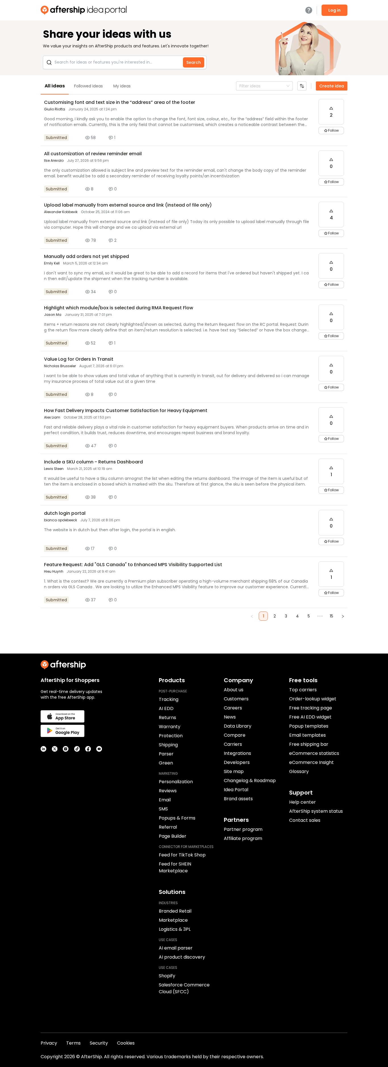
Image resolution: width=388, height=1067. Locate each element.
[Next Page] (342, 616)
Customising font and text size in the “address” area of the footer (119, 102)
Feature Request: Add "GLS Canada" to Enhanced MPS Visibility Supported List (133, 564)
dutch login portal (64, 513)
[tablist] (194, 85)
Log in (334, 10)
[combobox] (240, 86)
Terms (73, 1043)
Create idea (331, 86)
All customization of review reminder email (93, 153)
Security (99, 1043)
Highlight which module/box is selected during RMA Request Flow (118, 307)
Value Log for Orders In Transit (78, 359)
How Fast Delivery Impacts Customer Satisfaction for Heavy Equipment (125, 410)
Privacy (49, 1043)
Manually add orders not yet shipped (86, 256)
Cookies (126, 1043)
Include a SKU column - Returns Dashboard (93, 462)
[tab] (55, 85)
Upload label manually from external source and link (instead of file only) (128, 205)
